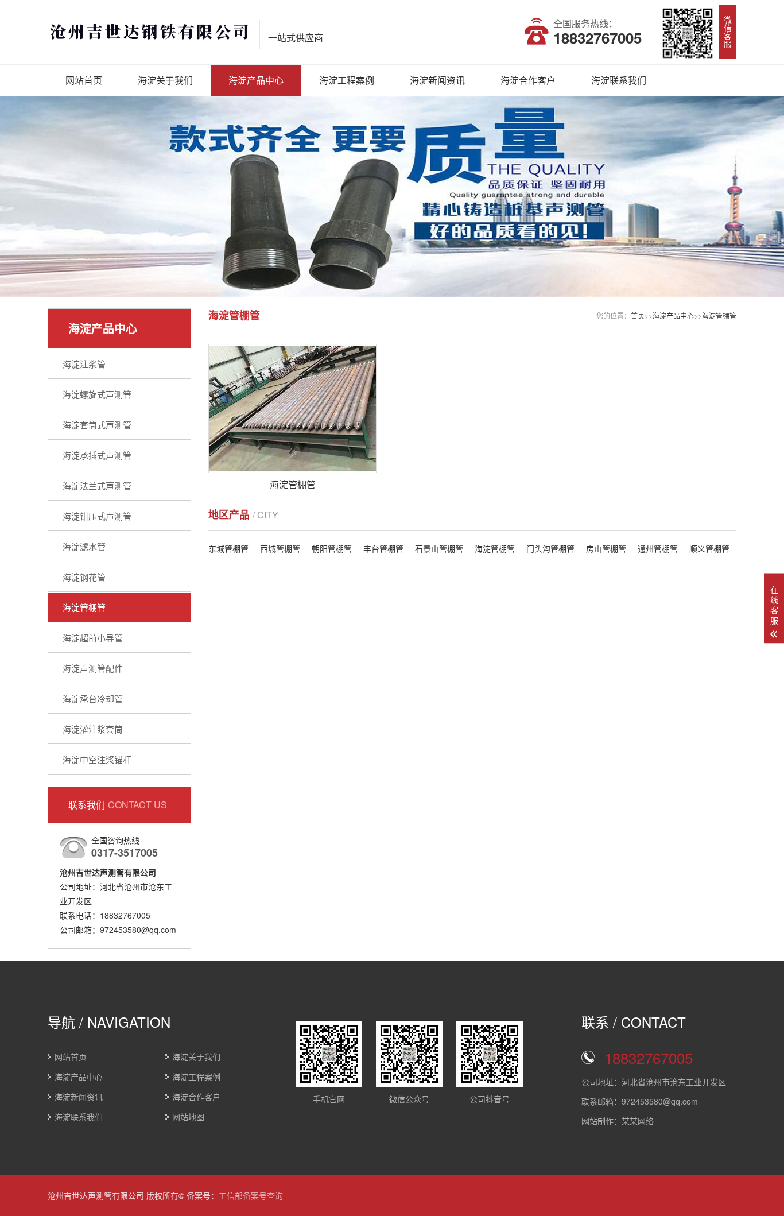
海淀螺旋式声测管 (97, 394)
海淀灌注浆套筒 (93, 729)
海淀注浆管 (84, 364)
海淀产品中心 (256, 80)
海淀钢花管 (84, 577)
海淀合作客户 (528, 80)
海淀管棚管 (84, 607)
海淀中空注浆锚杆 (97, 759)
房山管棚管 (606, 548)
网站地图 (188, 1116)
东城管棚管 (228, 548)
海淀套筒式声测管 (97, 425)
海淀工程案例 (346, 80)
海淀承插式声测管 (97, 455)
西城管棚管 (280, 548)
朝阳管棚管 (332, 548)
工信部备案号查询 (251, 1195)
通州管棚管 (658, 548)
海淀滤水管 (84, 546)
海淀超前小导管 (93, 638)
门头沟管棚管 (550, 548)
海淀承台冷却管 (93, 698)
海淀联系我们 (618, 80)
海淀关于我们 (165, 80)
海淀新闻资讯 (437, 80)
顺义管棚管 (709, 548)
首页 (638, 315)
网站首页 (83, 80)
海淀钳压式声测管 (97, 516)
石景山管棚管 (439, 548)
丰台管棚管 (383, 548)
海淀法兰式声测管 (97, 485)
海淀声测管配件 (93, 668)
